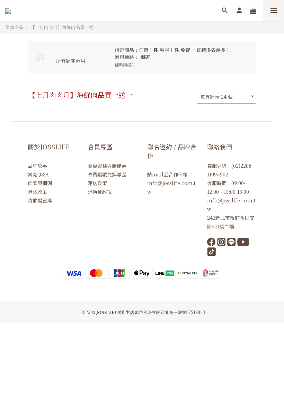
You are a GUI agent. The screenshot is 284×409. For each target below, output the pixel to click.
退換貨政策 (100, 191)
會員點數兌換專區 (107, 174)
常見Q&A (38, 174)
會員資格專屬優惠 (107, 165)
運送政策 (97, 183)
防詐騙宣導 (40, 200)
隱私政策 (37, 191)
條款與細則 (40, 183)
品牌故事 (37, 165)
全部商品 (14, 27)
